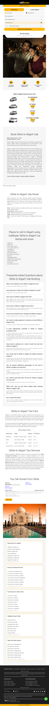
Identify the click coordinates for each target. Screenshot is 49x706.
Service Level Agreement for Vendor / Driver (32, 695)
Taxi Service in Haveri (12, 604)
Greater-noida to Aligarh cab (13, 549)
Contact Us (6, 697)
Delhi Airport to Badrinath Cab (14, 657)
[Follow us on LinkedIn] (38, 691)
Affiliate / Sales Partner (21, 696)
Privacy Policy (13, 695)
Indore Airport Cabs (11, 628)
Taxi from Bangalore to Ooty (31, 683)
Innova (32, 673)
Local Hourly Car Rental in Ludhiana (15, 575)
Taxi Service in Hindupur (12, 606)
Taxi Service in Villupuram (13, 608)
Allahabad (37, 669)
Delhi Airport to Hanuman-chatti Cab (15, 653)
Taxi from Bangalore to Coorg (31, 682)
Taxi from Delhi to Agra (8, 681)
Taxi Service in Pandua (12, 597)
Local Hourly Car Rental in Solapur (15, 584)
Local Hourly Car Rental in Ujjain (14, 586)
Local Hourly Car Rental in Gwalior (15, 573)
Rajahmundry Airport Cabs (13, 635)
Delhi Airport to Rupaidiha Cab (14, 644)
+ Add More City (9, 22)
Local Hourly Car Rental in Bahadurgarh (16, 577)
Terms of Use (6, 695)
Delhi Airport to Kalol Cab (13, 646)
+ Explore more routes (24, 687)
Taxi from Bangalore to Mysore (31, 681)
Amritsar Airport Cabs (12, 622)
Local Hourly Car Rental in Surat (14, 571)
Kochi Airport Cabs (11, 630)
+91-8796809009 (12, 697)
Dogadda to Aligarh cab (12, 560)
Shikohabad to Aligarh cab (13, 557)
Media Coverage (12, 696)
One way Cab (7, 673)
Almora (43, 669)
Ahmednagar (23, 669)
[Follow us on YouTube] (44, 691)
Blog (27, 696)
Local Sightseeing (26, 673)
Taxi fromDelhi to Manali (28, 483)
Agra (12, 669)
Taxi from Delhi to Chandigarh (10, 683)
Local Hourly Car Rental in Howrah (15, 580)
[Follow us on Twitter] (36, 691)
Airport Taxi (19, 673)
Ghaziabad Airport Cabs (12, 624)
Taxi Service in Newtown (13, 600)
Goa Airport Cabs (11, 632)
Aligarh (32, 669)
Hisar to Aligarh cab (11, 553)
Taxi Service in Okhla (12, 595)
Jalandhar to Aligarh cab (12, 547)
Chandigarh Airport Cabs (12, 626)
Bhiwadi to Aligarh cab (12, 551)
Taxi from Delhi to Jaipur (9, 682)
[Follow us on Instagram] (40, 691)
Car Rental (12, 673)
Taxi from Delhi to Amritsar (9, 685)
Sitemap (30, 696)
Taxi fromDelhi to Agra (8, 483)
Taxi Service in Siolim (12, 610)
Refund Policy (19, 695)
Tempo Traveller (39, 673)
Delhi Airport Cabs (11, 620)
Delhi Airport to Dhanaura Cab (14, 650)
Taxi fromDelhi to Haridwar (8, 487)
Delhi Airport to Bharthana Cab (14, 655)
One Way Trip (31, 13)
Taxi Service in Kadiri (12, 602)
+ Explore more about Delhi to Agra (12, 495)
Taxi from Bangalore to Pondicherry (32, 685)
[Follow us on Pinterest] (42, 691)
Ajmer (28, 669)
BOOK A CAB (8, 499)
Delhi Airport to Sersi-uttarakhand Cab (16, 659)
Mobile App (6, 696)
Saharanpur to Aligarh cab (13, 555)
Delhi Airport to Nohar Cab (13, 648)
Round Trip (9, 13)
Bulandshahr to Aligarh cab (13, 562)
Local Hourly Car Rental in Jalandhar (15, 582)
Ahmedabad (17, 669)
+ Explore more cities (24, 671)
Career (43, 695)
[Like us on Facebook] (34, 691)
